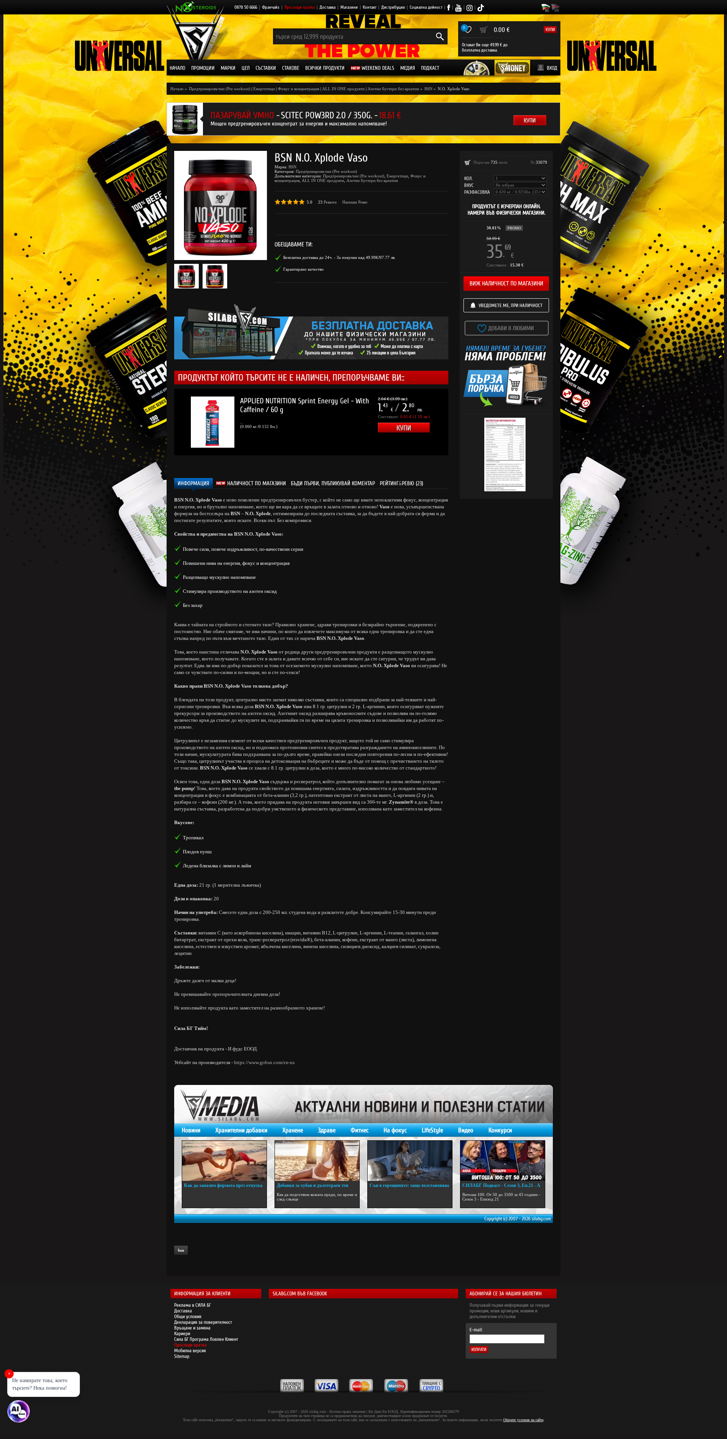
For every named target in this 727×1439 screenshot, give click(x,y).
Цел (246, 68)
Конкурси (500, 1130)
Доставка (327, 7)
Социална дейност (426, 7)
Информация (193, 483)
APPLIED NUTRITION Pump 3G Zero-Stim (296, 401)
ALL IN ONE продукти (343, 88)
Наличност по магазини (256, 483)
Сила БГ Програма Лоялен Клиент (206, 1339)
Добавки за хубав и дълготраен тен (312, 1185)
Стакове (290, 68)
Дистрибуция (393, 7)
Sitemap (181, 1356)
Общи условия (187, 1316)
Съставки (266, 68)
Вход (552, 68)
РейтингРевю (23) (401, 483)
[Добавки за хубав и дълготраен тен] (317, 1161)
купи (550, 29)
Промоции (203, 68)
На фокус (395, 1130)
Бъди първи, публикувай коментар (333, 483)
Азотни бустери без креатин (393, 88)
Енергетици (264, 88)
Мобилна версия (190, 1350)
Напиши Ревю (354, 202)
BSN (292, 167)
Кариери (182, 1333)
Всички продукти (325, 68)
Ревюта (330, 202)
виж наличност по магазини (506, 283)
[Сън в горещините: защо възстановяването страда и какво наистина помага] (410, 1161)
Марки (228, 68)
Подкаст (430, 68)
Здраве (326, 1130)
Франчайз (270, 7)
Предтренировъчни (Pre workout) (326, 171)
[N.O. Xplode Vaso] (220, 205)
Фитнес (359, 1130)
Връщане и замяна (192, 1328)
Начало (177, 68)
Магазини (349, 7)
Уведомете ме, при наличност (511, 305)
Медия (407, 68)
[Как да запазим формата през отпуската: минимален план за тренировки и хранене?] (224, 1161)
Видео (465, 1130)
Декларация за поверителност (203, 1322)
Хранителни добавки (241, 1130)
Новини (191, 1130)
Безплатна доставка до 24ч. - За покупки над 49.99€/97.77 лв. (339, 257)
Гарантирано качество (303, 269)
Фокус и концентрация (298, 88)
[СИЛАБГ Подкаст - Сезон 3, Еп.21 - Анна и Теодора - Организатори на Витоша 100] (502, 1161)
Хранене (292, 1130)
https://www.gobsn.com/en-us (264, 1062)
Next (459, 422)
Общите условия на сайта (523, 1420)
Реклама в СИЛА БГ (192, 1305)
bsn (181, 1250)
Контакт (369, 7)
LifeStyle (432, 1130)
